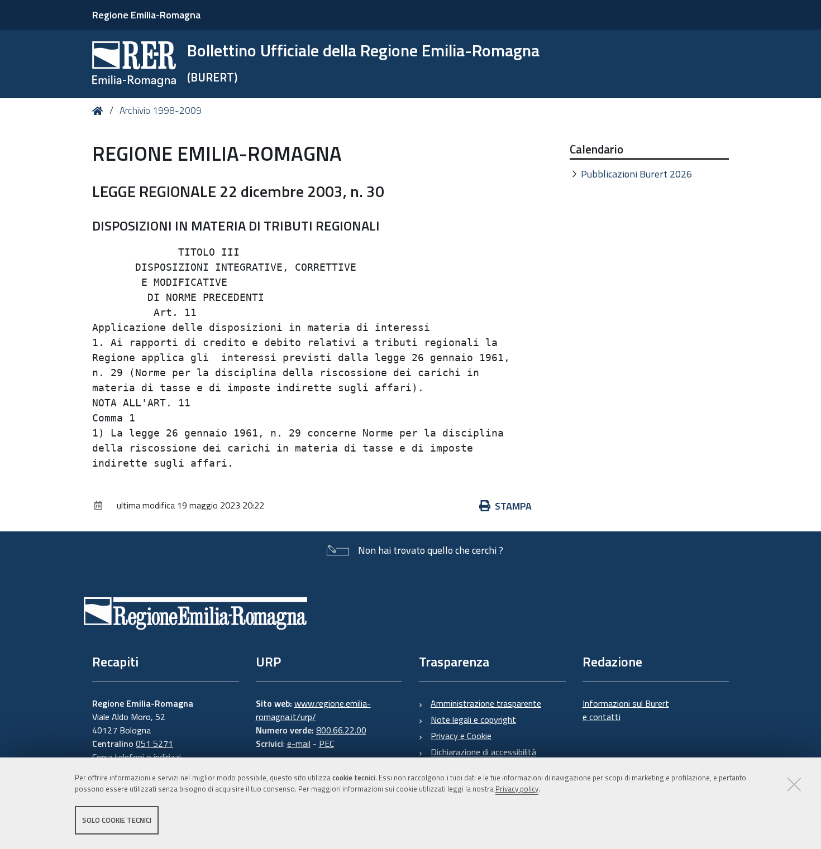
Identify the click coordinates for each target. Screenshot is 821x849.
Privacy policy (516, 789)
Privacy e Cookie (461, 735)
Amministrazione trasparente (486, 703)
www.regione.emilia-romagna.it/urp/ (313, 710)
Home (99, 111)
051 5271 (154, 743)
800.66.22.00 (341, 730)
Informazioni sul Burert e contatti (626, 710)
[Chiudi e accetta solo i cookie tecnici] (794, 784)
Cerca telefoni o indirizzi (136, 757)
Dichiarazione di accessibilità (483, 752)
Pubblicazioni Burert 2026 (636, 173)
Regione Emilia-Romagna (146, 14)
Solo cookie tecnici (116, 820)
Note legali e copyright (473, 719)
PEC (326, 743)
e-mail (299, 743)
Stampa (513, 506)
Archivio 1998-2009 (161, 110)
